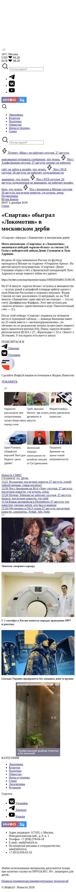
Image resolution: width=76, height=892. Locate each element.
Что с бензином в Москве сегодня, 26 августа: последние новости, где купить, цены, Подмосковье (37, 192)
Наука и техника (19, 777)
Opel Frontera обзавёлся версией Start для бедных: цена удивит (15, 455)
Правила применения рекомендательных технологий (34, 881)
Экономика (16, 764)
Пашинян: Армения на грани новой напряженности (59, 453)
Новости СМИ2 (11, 475)
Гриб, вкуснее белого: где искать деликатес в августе (38, 414)
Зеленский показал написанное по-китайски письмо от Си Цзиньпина (37, 455)
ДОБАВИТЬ (9, 381)
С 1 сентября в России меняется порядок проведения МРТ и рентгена (36, 622)
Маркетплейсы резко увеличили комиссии (60, 412)
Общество (15, 774)
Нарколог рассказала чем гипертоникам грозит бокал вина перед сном (15, 416)
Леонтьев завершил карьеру (18, 566)
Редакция (15, 787)
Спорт (5, 205)
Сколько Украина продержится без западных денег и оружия (37, 678)
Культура (14, 767)
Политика (15, 770)
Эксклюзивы (17, 784)
